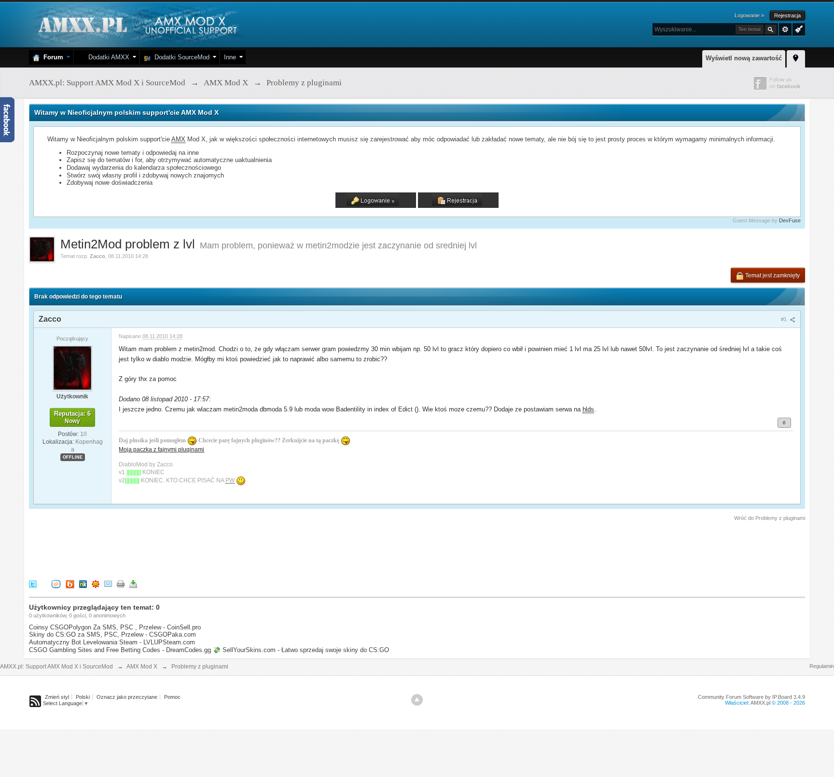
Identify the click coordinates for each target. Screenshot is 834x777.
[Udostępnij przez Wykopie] (56, 583)
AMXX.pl (760, 703)
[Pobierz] (133, 583)
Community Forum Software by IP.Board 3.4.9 (751, 697)
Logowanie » (749, 15)
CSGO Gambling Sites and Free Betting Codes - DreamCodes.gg (120, 650)
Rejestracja (787, 15)
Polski (83, 697)
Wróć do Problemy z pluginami (769, 518)
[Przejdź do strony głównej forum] (136, 23)
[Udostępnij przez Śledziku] (83, 583)
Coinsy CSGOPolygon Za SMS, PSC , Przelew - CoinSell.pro (115, 627)
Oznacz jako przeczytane (127, 697)
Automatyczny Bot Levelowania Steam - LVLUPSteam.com (112, 642)
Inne (230, 57)
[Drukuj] (121, 583)
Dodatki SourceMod (180, 57)
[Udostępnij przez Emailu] (108, 583)
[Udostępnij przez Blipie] (70, 583)
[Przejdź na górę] (417, 700)
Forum (51, 57)
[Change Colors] (797, 28)
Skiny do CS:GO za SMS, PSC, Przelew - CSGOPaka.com (112, 634)
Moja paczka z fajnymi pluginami (161, 449)
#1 (784, 319)
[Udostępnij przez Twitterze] (33, 583)
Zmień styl (57, 697)
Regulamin (821, 666)
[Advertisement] (204, 549)
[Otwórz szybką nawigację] (796, 57)
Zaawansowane (785, 29)
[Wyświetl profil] (72, 367)
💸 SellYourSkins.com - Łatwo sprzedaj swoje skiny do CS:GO (301, 650)
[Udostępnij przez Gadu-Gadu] (95, 583)
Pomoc (172, 697)
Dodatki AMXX (106, 57)
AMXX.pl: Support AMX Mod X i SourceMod (56, 666)
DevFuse (790, 220)
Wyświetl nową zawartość (744, 58)
